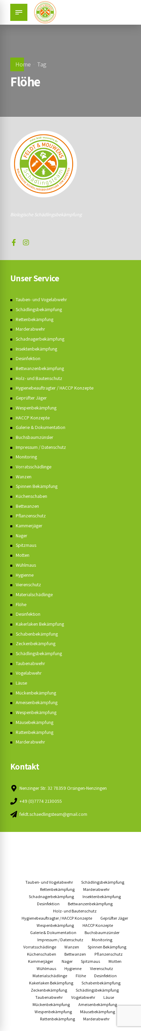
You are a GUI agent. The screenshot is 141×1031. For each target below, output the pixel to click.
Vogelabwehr (29, 673)
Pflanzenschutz (31, 516)
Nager (21, 535)
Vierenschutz (28, 584)
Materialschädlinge (34, 594)
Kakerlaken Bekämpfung (40, 624)
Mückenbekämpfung (36, 693)
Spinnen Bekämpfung (36, 486)
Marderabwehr (30, 329)
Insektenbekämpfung (36, 349)
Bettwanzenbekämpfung (40, 368)
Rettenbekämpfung (34, 319)
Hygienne (25, 575)
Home (23, 64)
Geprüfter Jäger (31, 398)
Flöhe (21, 604)
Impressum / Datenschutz (41, 447)
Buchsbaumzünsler (34, 437)
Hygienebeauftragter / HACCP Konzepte (54, 388)
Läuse (21, 683)
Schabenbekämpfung (37, 634)
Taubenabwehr (30, 663)
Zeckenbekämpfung (35, 643)
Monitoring (26, 457)
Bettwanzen (27, 506)
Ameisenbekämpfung (36, 702)
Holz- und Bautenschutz (39, 378)
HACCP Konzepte (33, 418)
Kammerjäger (29, 526)
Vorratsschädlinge (33, 467)
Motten (22, 555)
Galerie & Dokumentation (40, 427)
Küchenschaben (31, 496)
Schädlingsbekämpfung (39, 309)
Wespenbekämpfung (36, 408)
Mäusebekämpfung (34, 722)
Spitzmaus (26, 545)
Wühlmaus (26, 565)
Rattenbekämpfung (34, 732)
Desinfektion (28, 358)
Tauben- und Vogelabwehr (41, 299)
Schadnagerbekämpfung (40, 339)
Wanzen (23, 477)
